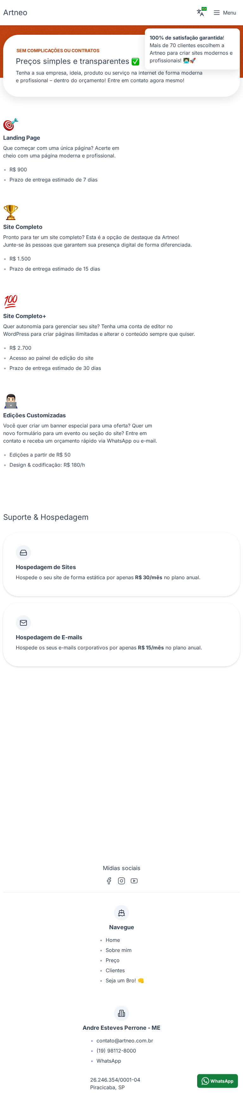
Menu (229, 12)
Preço (113, 960)
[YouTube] (134, 881)
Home (113, 940)
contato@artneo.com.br (125, 1040)
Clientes (115, 970)
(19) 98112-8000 (116, 1050)
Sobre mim (119, 950)
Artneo (15, 12)
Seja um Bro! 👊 (125, 980)
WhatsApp (109, 1061)
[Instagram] (121, 881)
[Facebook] (109, 881)
